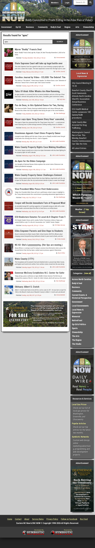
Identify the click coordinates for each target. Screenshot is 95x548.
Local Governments (80, 306)
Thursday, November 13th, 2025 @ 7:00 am (33, 58)
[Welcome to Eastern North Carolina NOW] (13, 11)
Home (9, 519)
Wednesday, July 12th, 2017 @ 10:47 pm (33, 211)
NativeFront (77, 320)
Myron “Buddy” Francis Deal (28, 49)
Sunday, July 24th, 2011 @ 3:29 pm (31, 295)
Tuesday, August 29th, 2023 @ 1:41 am (32, 86)
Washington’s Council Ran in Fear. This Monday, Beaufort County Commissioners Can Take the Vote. (81, 138)
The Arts (75, 336)
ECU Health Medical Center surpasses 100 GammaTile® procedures (81, 113)
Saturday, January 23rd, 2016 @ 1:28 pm (33, 239)
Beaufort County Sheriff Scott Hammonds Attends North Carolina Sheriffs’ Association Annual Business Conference (82, 97)
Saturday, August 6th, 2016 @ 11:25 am (33, 225)
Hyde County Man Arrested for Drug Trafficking (79, 125)
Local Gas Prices (79, 404)
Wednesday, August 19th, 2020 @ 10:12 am (34, 155)
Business (30, 27)
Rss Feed (84, 519)
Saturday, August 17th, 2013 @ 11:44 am (33, 267)
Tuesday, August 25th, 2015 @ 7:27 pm (32, 253)
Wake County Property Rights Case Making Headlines (40, 147)
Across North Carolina (81, 279)
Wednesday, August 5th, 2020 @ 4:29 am (33, 183)
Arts (77, 27)
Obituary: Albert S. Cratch (27, 286)
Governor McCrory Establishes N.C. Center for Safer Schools (39, 274)
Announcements (60, 57)
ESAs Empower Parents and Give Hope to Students (39, 231)
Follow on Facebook (69, 519)
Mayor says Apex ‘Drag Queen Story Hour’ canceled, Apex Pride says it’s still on (39, 120)
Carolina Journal (60, 71)
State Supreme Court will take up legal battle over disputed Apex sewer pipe (39, 64)
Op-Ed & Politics (79, 324)
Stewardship (88, 27)
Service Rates (38, 519)
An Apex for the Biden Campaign (30, 161)
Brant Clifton (61, 253)
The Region (77, 340)
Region (67, 27)
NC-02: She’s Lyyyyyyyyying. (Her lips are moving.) (39, 244)
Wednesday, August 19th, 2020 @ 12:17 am (34, 169)
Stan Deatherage (60, 113)
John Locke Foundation (58, 141)
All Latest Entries (79, 148)
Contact (18, 519)
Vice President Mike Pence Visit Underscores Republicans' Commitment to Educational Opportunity (40, 190)
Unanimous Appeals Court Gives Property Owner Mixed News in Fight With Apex (38, 134)
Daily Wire (62, 99)
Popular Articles (79, 423)
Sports (75, 328)
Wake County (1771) (24, 258)
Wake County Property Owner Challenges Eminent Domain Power (38, 176)
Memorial (76, 316)
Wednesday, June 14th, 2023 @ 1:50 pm (33, 100)
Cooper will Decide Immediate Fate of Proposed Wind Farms (40, 204)
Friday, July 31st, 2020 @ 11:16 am (31, 197)
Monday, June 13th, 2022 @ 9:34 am (32, 128)
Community (43, 27)
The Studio (76, 344)
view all (87, 273)
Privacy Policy (52, 519)
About (26, 519)
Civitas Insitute (61, 239)
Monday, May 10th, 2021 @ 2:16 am (32, 142)
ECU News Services (60, 225)
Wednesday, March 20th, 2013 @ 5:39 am (33, 281)
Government (6, 27)
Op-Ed (18, 27)
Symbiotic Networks (80, 437)
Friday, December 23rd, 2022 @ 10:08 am (33, 114)
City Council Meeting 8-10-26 (81, 84)
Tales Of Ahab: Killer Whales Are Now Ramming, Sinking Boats (37, 92)
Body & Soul (56, 27)
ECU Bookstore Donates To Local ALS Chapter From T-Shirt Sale (40, 218)
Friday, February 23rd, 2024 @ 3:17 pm (32, 72)
